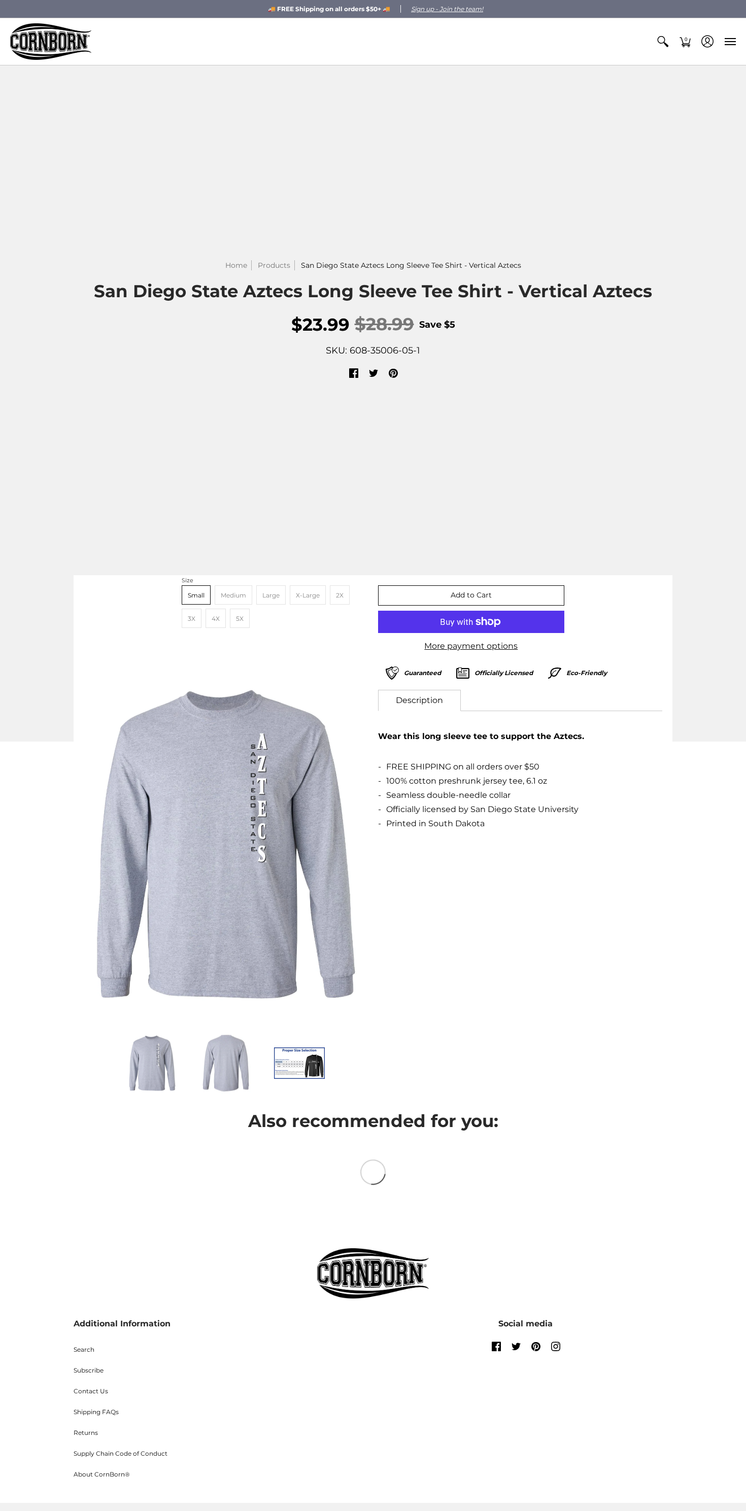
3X (191, 618)
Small (196, 595)
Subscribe (89, 1370)
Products (274, 265)
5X (240, 618)
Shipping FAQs (96, 1412)
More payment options (471, 646)
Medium (233, 595)
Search (84, 1349)
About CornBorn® (102, 1474)
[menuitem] (663, 41)
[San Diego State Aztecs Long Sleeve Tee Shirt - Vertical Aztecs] (226, 844)
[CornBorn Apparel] (50, 41)
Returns (86, 1432)
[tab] (419, 700)
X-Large (308, 595)
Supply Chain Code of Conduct (120, 1453)
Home (236, 265)
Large (271, 595)
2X (340, 595)
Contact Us (91, 1391)
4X (216, 618)
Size (187, 580)
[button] (663, 41)
